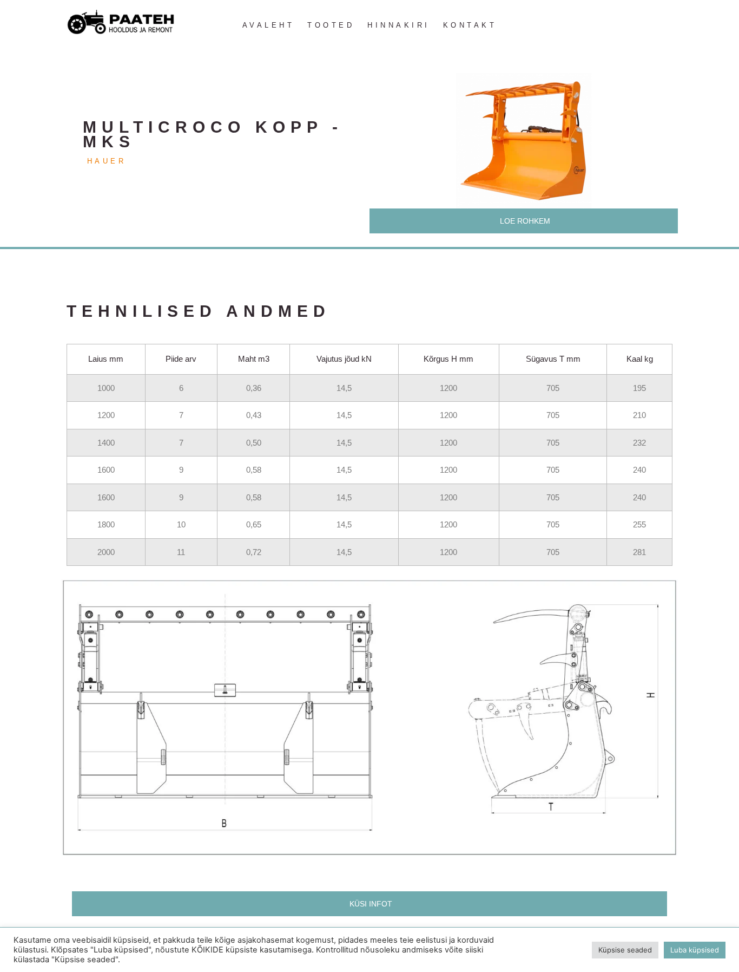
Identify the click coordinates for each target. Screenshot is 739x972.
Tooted (330, 25)
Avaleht (268, 25)
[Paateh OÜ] (121, 22)
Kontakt (470, 25)
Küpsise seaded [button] (625, 949)
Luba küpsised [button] (694, 949)
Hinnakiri (398, 25)
